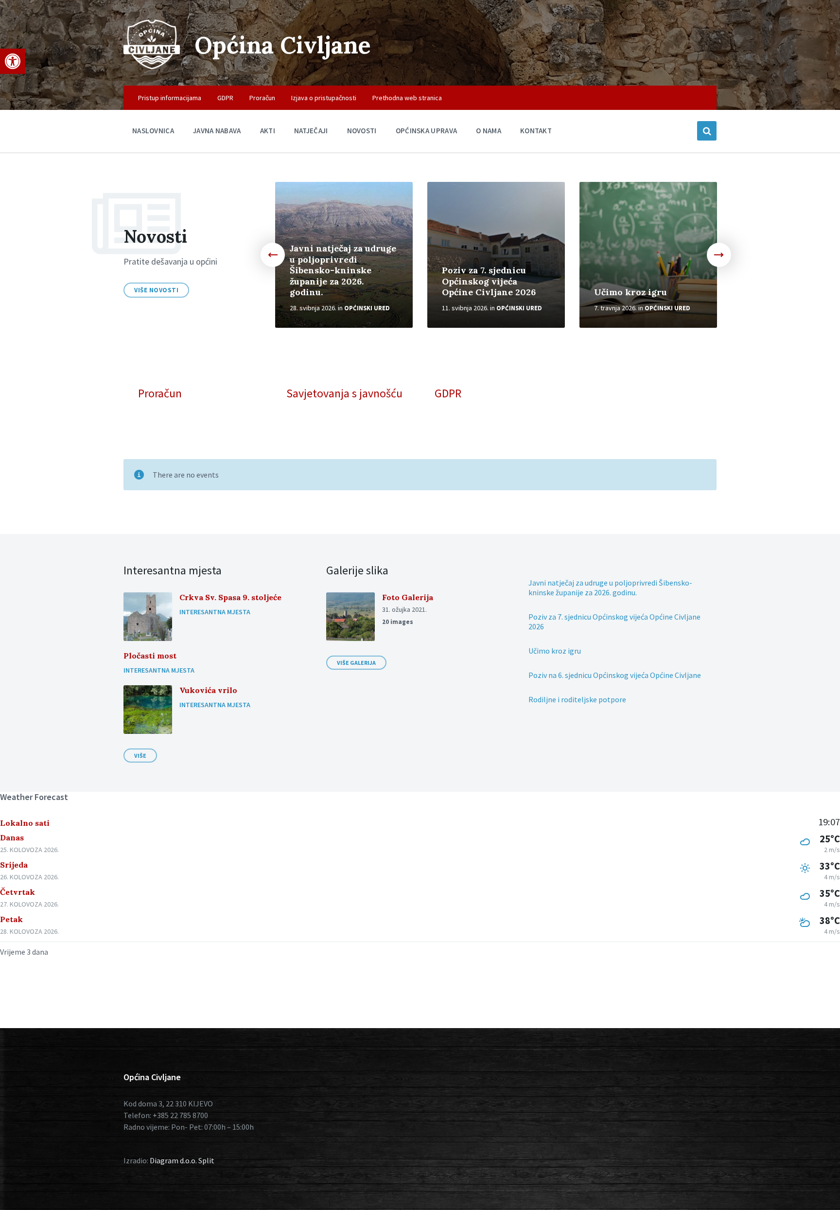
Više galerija (356, 662)
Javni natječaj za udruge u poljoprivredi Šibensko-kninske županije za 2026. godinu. (343, 270)
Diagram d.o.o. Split (182, 1160)
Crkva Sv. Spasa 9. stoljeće (230, 597)
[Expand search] (707, 131)
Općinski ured (367, 308)
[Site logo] (151, 66)
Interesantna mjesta (214, 611)
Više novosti (156, 290)
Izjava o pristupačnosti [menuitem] (323, 97)
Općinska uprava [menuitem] (426, 130)
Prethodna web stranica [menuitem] (407, 97)
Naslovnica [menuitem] (153, 130)
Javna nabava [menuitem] (217, 130)
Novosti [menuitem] (362, 130)
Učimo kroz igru (630, 292)
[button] (12, 61)
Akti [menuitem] (267, 130)
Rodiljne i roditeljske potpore (577, 699)
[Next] (719, 255)
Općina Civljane (282, 45)
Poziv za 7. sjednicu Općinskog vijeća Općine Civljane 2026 (489, 281)
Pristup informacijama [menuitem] (169, 97)
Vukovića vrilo (208, 690)
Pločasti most (149, 655)
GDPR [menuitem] (225, 97)
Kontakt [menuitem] (536, 130)
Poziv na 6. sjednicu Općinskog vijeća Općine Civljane (614, 675)
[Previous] (273, 255)
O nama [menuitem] (488, 130)
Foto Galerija (407, 597)
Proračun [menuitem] (262, 97)
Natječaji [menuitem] (311, 130)
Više (140, 755)
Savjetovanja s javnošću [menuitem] (344, 393)
